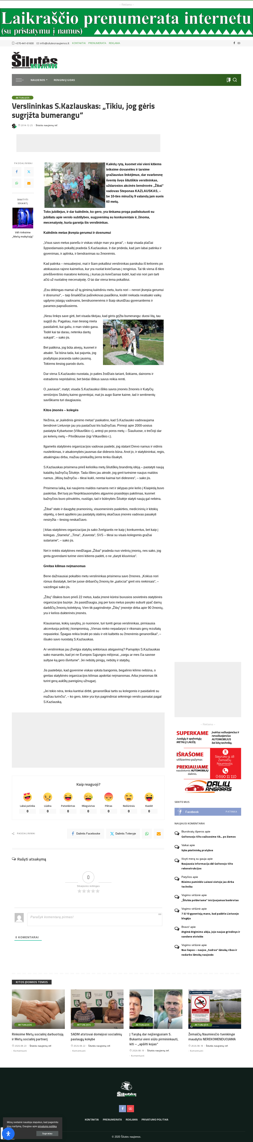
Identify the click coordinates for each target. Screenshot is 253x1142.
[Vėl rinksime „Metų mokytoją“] (22, 218)
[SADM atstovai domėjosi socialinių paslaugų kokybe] (97, 1009)
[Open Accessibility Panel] (8, 1133)
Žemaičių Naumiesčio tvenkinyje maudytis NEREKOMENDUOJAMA (212, 1037)
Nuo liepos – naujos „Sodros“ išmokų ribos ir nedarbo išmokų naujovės (209, 952)
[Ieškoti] (234, 80)
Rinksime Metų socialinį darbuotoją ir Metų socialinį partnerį (37, 1037)
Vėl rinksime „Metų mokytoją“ (22, 234)
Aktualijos (22, 97)
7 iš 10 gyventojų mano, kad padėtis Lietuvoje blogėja (210, 916)
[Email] (29, 183)
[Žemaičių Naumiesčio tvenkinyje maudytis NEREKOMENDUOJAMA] (214, 1009)
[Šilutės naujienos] (34, 60)
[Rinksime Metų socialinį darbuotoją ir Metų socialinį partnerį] (38, 1009)
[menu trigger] (22, 80)
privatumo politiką (47, 1126)
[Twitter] (29, 172)
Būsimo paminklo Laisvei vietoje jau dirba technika (207, 884)
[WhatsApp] (16, 183)
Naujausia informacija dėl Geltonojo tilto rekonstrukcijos (207, 866)
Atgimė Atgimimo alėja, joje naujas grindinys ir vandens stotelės (210, 934)
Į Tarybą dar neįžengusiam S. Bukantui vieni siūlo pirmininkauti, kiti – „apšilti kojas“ (153, 1039)
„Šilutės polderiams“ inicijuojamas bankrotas (210, 900)
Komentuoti (20, 1050)
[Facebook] (234, 43)
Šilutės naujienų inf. (47, 125)
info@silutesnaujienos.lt (54, 43)
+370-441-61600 (24, 43)
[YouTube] (239, 43)
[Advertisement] (88, 143)
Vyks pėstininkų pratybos (197, 850)
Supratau (47, 1133)
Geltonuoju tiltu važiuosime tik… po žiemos (208, 837)
